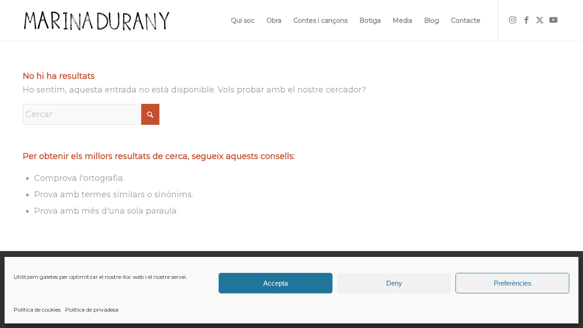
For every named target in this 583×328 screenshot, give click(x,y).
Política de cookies (37, 309)
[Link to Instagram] (512, 20)
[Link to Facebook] (526, 20)
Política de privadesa (91, 309)
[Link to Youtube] (553, 20)
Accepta (275, 283)
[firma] (96, 20)
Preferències (513, 283)
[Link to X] (540, 20)
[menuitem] (243, 20)
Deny (394, 283)
